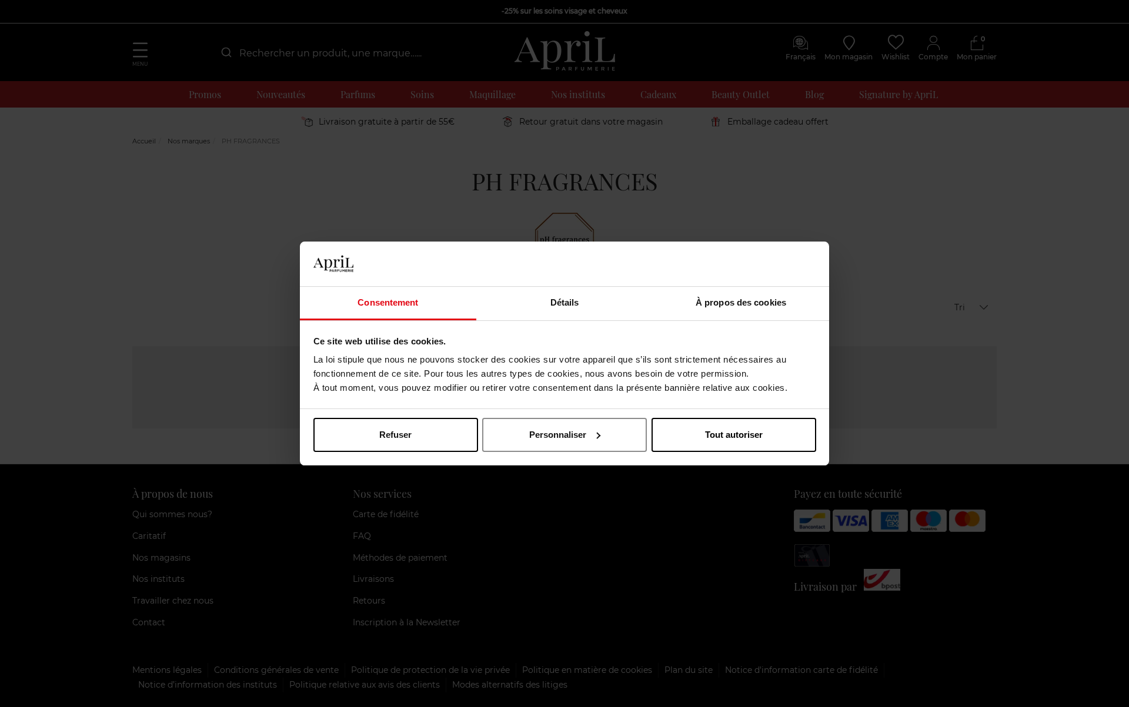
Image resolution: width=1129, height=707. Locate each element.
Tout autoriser (734, 435)
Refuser (395, 435)
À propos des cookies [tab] (741, 302)
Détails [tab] (564, 302)
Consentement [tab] (388, 302)
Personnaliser (557, 435)
